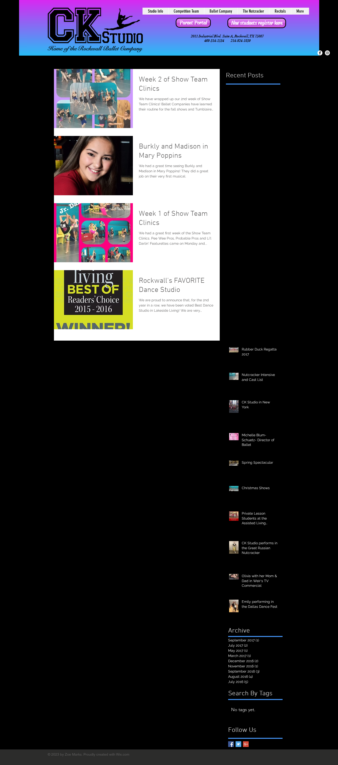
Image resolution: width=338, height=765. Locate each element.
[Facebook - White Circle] (319, 52)
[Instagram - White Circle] (327, 52)
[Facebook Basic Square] (231, 744)
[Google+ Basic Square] (246, 744)
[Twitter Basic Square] (238, 744)
